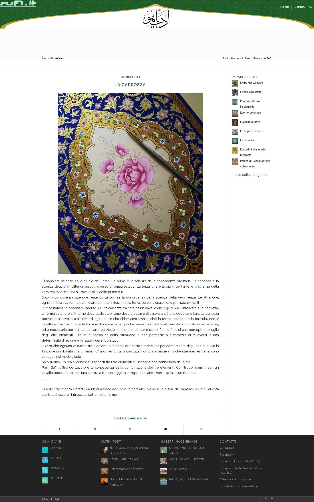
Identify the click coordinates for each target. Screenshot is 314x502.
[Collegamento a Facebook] (260, 498)
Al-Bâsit (55, 458)
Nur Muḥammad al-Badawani (188, 479)
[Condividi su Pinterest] (130, 429)
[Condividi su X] (94, 429)
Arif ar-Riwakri (178, 469)
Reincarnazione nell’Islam (126, 469)
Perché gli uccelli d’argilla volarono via (255, 164)
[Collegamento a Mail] (271, 498)
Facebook (226, 454)
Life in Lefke (242, 461)
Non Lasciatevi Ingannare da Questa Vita (129, 450)
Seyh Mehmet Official (248, 468)
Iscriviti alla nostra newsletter (239, 486)
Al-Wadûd (57, 468)
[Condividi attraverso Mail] (165, 429)
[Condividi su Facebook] (59, 429)
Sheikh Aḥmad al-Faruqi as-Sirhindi (187, 450)
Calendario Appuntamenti (237, 479)
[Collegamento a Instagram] (201, 429)
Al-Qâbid (56, 447)
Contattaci (227, 447)
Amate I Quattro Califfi (124, 459)
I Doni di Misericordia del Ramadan (126, 481)
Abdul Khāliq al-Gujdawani (186, 459)
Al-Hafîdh (56, 478)
